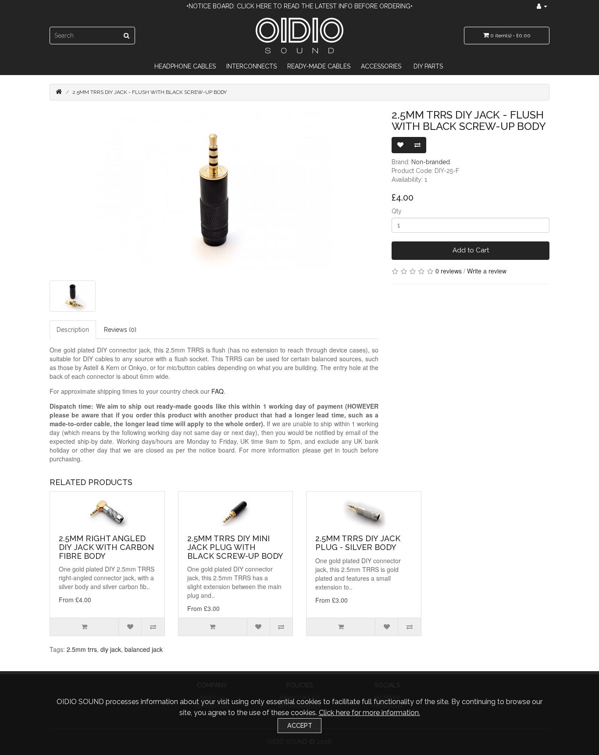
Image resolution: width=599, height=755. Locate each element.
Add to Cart (471, 250)
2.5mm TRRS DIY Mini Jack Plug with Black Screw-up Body (235, 547)
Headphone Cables (185, 66)
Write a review (486, 270)
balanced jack (144, 649)
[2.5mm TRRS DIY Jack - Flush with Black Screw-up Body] (214, 190)
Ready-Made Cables (318, 66)
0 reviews (448, 270)
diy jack (110, 649)
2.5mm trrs (82, 649)
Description (73, 329)
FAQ (217, 391)
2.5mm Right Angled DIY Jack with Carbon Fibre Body (106, 547)
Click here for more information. (369, 712)
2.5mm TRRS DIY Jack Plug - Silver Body (357, 543)
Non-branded (430, 161)
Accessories (381, 66)
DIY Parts (428, 66)
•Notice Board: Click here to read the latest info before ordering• (299, 6)
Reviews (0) (120, 329)
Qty (397, 211)
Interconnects (251, 66)
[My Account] (542, 6)
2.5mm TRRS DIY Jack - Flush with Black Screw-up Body (149, 92)
